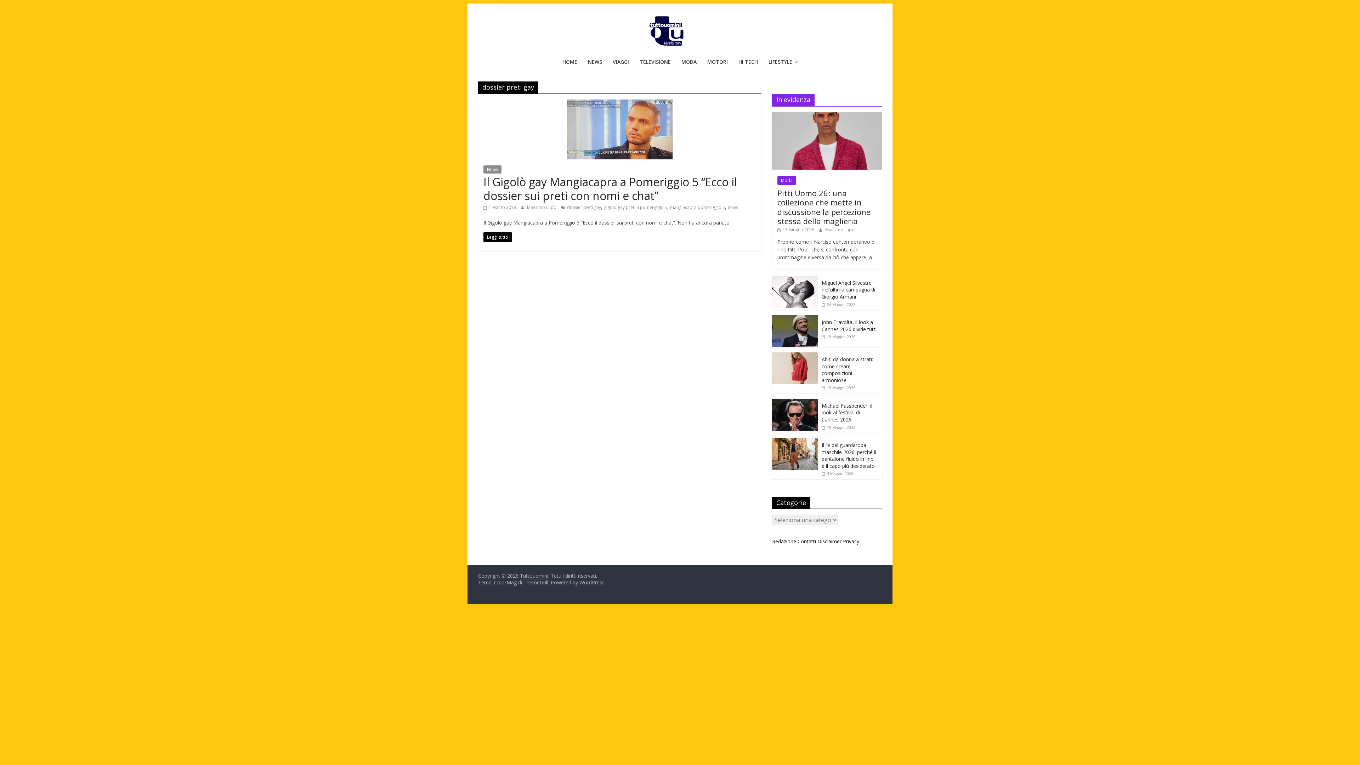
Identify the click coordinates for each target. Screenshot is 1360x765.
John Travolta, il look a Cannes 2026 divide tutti (849, 326)
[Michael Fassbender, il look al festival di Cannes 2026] (795, 402)
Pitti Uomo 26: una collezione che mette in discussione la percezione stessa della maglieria (824, 207)
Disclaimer (829, 541)
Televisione (655, 61)
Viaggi (621, 61)
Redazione (784, 541)
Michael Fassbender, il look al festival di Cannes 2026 (847, 412)
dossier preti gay (584, 207)
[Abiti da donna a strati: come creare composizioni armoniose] (795, 356)
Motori (717, 61)
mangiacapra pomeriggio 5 (697, 207)
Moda (689, 61)
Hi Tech (748, 61)
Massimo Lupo (542, 207)
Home (569, 61)
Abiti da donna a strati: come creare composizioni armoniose (847, 370)
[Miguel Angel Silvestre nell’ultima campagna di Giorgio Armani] (795, 279)
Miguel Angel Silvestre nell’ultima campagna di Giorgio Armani (848, 289)
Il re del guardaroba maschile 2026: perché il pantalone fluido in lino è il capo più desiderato (849, 455)
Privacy (851, 541)
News (595, 61)
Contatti (807, 541)
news (733, 207)
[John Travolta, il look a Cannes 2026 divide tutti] (795, 319)
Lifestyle (780, 61)
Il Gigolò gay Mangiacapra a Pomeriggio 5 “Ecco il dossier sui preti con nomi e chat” (610, 188)
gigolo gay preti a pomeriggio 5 (635, 207)
